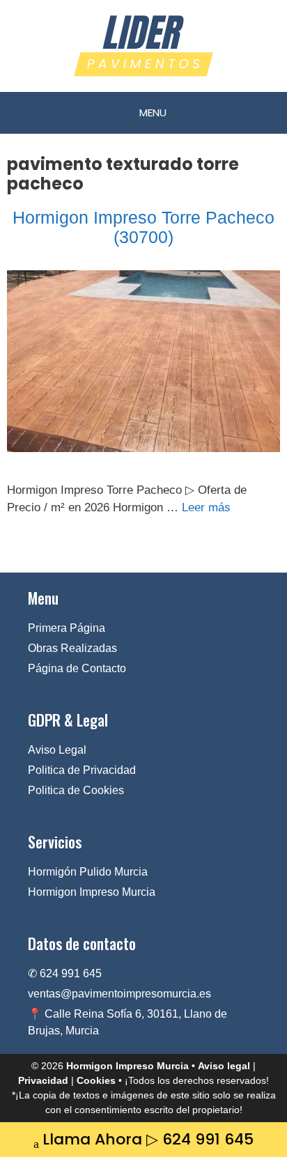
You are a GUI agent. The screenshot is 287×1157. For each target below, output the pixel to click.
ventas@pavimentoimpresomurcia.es (119, 994)
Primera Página (66, 628)
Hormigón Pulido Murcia (88, 872)
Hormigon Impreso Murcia (91, 892)
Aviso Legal (57, 750)
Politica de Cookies (76, 790)
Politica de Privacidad (82, 770)
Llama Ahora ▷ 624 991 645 (148, 1139)
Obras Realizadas (72, 648)
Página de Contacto (77, 668)
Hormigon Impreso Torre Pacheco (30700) (143, 227)
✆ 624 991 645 (65, 973)
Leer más (206, 507)
